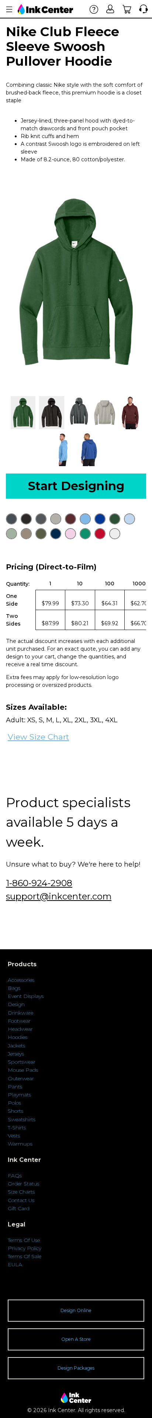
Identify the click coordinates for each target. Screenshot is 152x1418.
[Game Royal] (100, 518)
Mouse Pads (23, 1070)
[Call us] (141, 9)
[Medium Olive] (40, 533)
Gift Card (19, 1208)
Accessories (21, 980)
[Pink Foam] (70, 533)
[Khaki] (26, 533)
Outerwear (21, 1078)
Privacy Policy (24, 1248)
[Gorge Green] (114, 518)
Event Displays (26, 996)
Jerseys (16, 1053)
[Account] (110, 9)
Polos (14, 1102)
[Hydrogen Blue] (129, 518)
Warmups (20, 1143)
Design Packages (76, 1368)
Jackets (16, 1045)
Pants (15, 1086)
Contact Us (21, 1200)
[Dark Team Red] (70, 518)
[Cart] (127, 9)
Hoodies (17, 1037)
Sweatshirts (21, 1119)
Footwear (19, 1021)
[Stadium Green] (85, 533)
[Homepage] (45, 9)
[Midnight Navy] (55, 533)
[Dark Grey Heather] (55, 518)
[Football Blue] (85, 518)
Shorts (15, 1111)
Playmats (19, 1094)
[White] (114, 533)
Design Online (76, 1310)
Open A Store (76, 1339)
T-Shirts (17, 1127)
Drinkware (20, 1012)
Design (16, 1004)
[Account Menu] (9, 9)
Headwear (20, 1029)
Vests (14, 1135)
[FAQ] (94, 9)
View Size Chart (38, 736)
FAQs (15, 1175)
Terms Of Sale (24, 1256)
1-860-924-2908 (39, 883)
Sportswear (21, 1062)
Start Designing (76, 486)
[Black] (26, 518)
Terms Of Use (24, 1240)
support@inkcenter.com (58, 896)
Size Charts (21, 1191)
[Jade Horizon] (11, 533)
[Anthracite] (11, 518)
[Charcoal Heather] (40, 518)
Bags (14, 988)
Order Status (23, 1183)
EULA (15, 1264)
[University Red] (100, 533)
